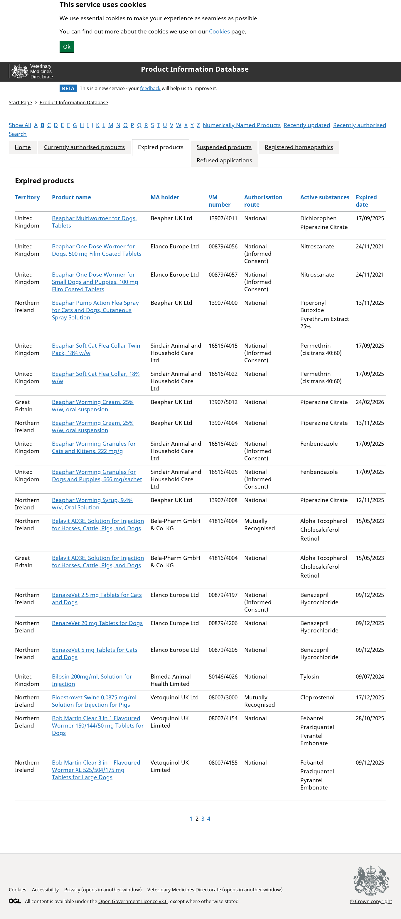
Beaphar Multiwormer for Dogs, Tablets (94, 221)
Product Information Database (195, 69)
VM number (220, 200)
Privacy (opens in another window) (103, 889)
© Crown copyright (371, 901)
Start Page (20, 102)
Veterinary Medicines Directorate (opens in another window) (215, 889)
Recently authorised (359, 125)
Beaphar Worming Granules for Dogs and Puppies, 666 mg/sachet (97, 475)
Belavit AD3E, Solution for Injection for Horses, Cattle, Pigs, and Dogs (98, 524)
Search (18, 134)
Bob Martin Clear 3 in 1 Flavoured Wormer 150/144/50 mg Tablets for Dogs (98, 725)
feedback (150, 88)
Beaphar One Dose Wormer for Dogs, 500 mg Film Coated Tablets (96, 250)
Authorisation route (263, 200)
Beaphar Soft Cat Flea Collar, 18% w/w (96, 377)
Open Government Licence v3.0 (133, 901)
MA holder (165, 197)
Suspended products (224, 147)
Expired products (160, 147)
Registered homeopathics (299, 147)
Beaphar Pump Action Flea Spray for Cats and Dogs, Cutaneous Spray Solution (95, 310)
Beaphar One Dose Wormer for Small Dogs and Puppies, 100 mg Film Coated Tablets (95, 282)
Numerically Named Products (242, 125)
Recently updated (307, 125)
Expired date (366, 200)
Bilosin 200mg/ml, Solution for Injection (92, 680)
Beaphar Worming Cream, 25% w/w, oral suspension (93, 405)
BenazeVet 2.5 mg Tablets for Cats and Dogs (97, 598)
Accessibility (45, 889)
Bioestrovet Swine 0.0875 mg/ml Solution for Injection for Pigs (94, 701)
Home (23, 147)
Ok (66, 47)
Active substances (324, 197)
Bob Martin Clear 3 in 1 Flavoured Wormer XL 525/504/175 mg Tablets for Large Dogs (96, 770)
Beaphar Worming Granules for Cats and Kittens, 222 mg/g (94, 447)
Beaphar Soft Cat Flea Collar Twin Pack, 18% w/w (96, 349)
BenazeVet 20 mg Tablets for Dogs (97, 623)
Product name (71, 197)
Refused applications (224, 160)
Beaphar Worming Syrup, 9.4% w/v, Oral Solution (92, 503)
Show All (20, 125)
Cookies (219, 31)
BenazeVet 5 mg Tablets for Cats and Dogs (94, 653)
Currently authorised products (84, 147)
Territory (27, 197)
